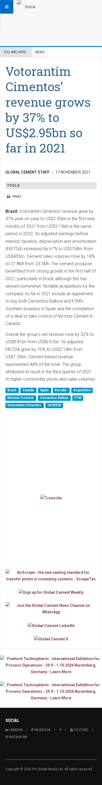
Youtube (80, 730)
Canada (29, 390)
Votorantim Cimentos (24, 405)
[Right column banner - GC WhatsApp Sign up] (51, 608)
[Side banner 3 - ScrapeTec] (51, 575)
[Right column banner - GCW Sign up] (51, 592)
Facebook (42, 730)
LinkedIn (15, 730)
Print (17, 197)
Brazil (12, 390)
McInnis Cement (20, 398)
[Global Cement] (28, 7)
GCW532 (54, 405)
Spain (44, 390)
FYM (77, 398)
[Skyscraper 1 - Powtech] (51, 665)
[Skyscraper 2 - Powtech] (51, 691)
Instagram (17, 737)
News (39, 52)
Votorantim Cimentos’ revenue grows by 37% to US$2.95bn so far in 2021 (48, 109)
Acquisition (82, 390)
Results (61, 390)
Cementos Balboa (54, 398)
